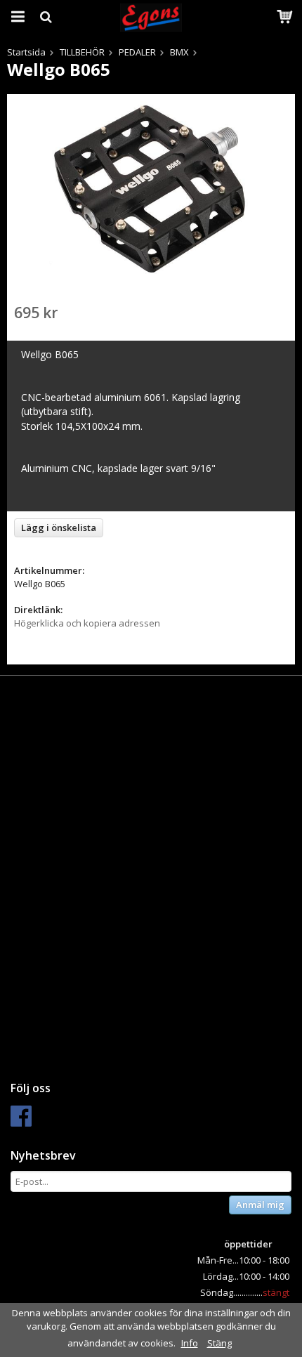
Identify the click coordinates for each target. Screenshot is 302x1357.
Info (189, 1343)
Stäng (219, 1343)
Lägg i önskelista (58, 527)
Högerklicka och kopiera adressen (87, 623)
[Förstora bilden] (151, 188)
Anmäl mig (260, 1204)
